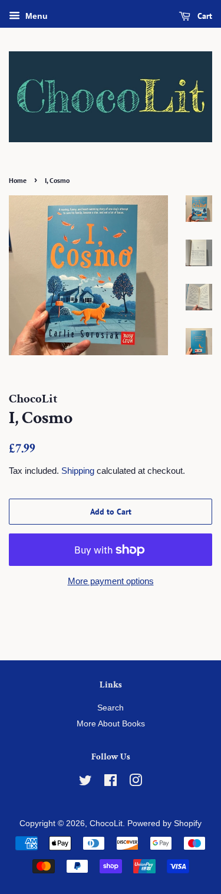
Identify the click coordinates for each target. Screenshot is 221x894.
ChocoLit (106, 823)
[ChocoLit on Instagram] (135, 782)
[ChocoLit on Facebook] (110, 782)
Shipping (77, 471)
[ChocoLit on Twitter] (85, 782)
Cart (203, 16)
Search (110, 707)
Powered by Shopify (164, 823)
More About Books (111, 723)
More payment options (111, 581)
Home (18, 180)
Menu (35, 16)
